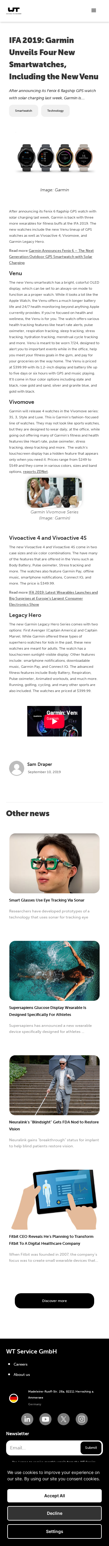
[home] (13, 11)
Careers (21, 1364)
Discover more (54, 1301)
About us (22, 1374)
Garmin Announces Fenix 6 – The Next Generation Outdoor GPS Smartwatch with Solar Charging (51, 257)
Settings (54, 1531)
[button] (94, 11)
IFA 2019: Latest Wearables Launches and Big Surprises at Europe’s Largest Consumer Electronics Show (53, 598)
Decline (54, 1513)
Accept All (54, 1495)
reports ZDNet (35, 472)
